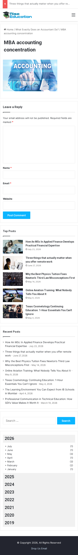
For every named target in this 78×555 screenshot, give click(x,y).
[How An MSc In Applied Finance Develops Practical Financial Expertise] (13, 246)
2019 (9, 522)
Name (7, 167)
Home (9, 29)
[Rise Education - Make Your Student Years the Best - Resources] (17, 15)
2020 (9, 515)
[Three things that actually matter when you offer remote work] (13, 263)
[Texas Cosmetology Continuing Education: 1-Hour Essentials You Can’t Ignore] (13, 311)
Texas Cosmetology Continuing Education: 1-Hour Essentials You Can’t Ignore (49, 310)
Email (7, 183)
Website (7, 198)
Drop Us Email (39, 548)
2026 (9, 438)
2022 (9, 499)
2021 (9, 507)
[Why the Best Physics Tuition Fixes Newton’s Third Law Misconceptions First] (13, 279)
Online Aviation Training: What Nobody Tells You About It (38, 370)
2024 (9, 484)
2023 (9, 492)
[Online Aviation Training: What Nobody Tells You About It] (13, 295)
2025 (9, 476)
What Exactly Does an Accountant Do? (37, 29)
